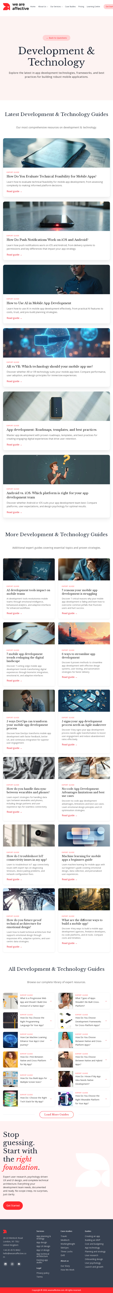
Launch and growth (94, 1267)
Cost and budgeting (94, 1244)
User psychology (93, 1263)
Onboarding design (94, 1259)
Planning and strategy (95, 1251)
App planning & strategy (43, 1237)
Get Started (13, 1205)
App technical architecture (42, 1255)
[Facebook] (19, 1264)
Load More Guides (56, 1114)
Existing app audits (42, 1261)
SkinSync (65, 1248)
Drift (63, 1255)
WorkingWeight (68, 1244)
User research (91, 1255)
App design (41, 1242)
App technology (92, 1248)
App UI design (43, 1250)
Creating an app (92, 1236)
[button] (43, 6)
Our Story (65, 1266)
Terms (39, 1277)
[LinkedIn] (5, 1264)
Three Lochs (67, 1251)
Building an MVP (92, 1240)
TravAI (64, 1236)
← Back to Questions (56, 37)
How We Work (67, 1270)
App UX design (43, 1246)
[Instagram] (12, 1264)
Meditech (65, 1240)
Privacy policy (42, 1273)
